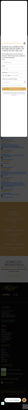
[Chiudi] (24, 43)
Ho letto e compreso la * (13, 85)
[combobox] (8, 75)
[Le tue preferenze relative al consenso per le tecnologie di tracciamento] (2, 403)
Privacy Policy (18, 85)
